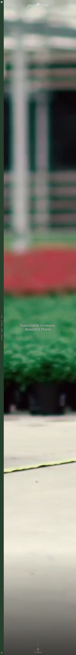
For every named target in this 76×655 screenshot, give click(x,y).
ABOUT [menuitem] (1, 316)
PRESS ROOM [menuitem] (1, 337)
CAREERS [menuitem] (1, 330)
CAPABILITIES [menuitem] (1, 323)
